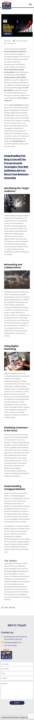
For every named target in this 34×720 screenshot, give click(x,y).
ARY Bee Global (17, 141)
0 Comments (11, 43)
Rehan (9, 41)
